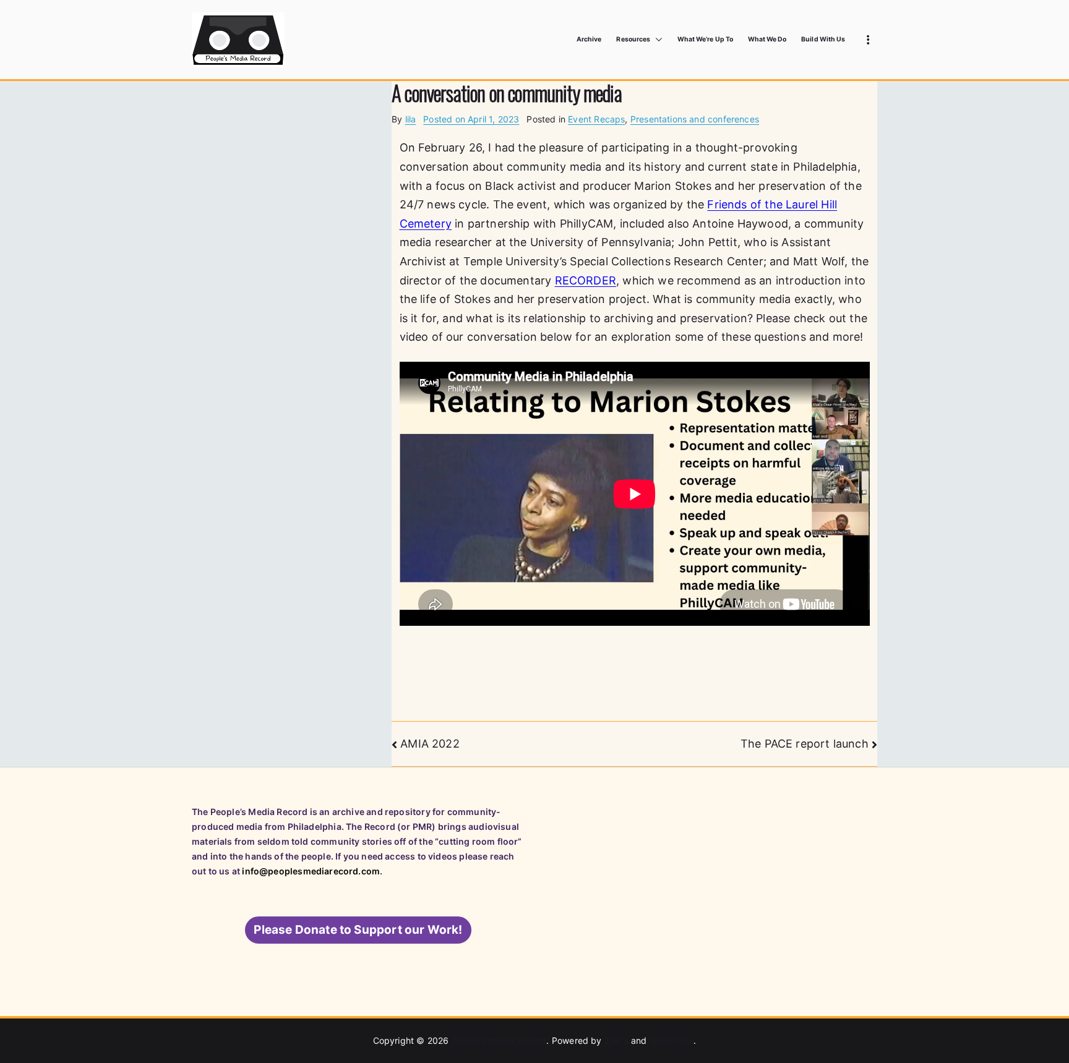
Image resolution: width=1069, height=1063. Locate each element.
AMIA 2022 (430, 743)
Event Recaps (596, 119)
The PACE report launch (805, 743)
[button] (656, 39)
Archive (589, 39)
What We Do (767, 39)
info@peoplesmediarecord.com (311, 871)
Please (358, 930)
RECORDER (585, 280)
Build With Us (823, 39)
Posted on (471, 119)
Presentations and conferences (694, 119)
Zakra (616, 1040)
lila (410, 119)
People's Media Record (499, 1040)
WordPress (672, 1040)
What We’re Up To (705, 39)
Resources (633, 39)
